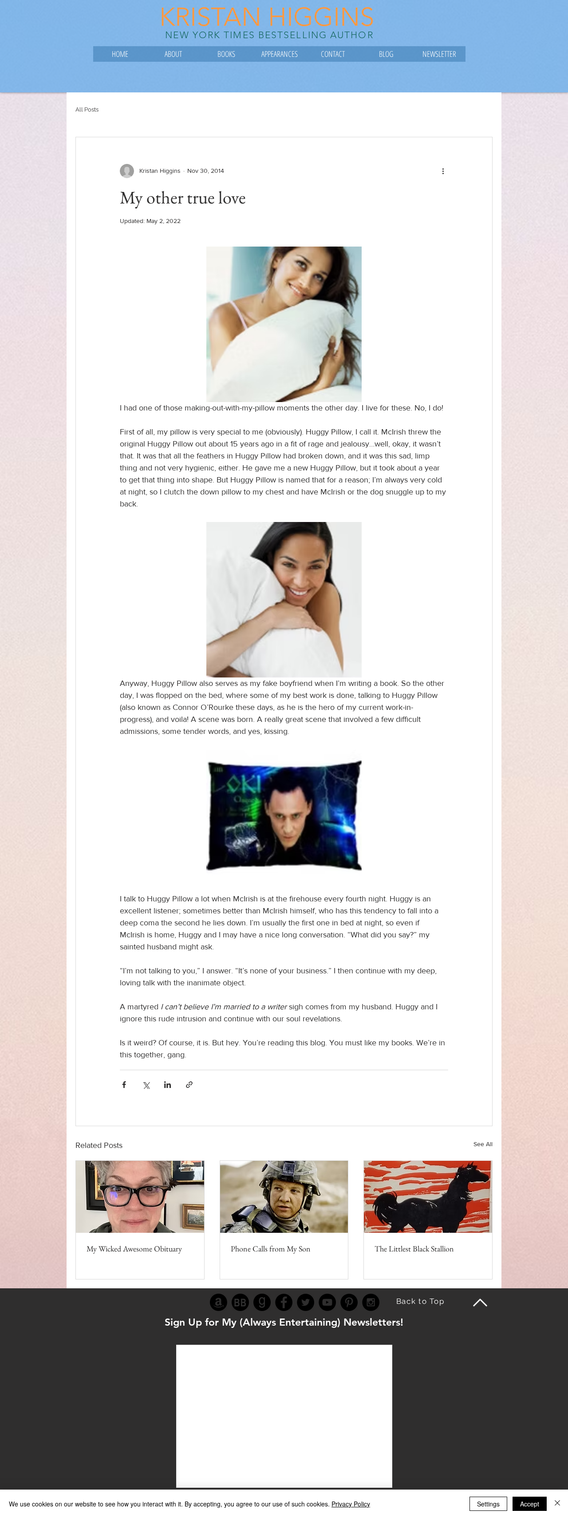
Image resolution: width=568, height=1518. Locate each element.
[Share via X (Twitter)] (146, 1084)
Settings (488, 1503)
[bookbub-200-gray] (240, 1302)
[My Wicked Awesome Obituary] (140, 1197)
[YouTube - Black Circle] (327, 1302)
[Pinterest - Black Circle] (349, 1302)
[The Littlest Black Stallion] (428, 1197)
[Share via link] (189, 1084)
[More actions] (443, 171)
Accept (529, 1503)
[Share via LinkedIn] (167, 1084)
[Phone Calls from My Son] (284, 1197)
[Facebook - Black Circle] (283, 1302)
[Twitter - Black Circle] (305, 1302)
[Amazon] (218, 1302)
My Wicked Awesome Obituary (134, 1248)
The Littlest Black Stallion (414, 1248)
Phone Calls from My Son (271, 1248)
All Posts (87, 109)
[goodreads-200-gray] (262, 1302)
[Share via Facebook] (124, 1084)
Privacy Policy (350, 1503)
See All (483, 1143)
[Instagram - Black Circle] (370, 1302)
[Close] (557, 1504)
